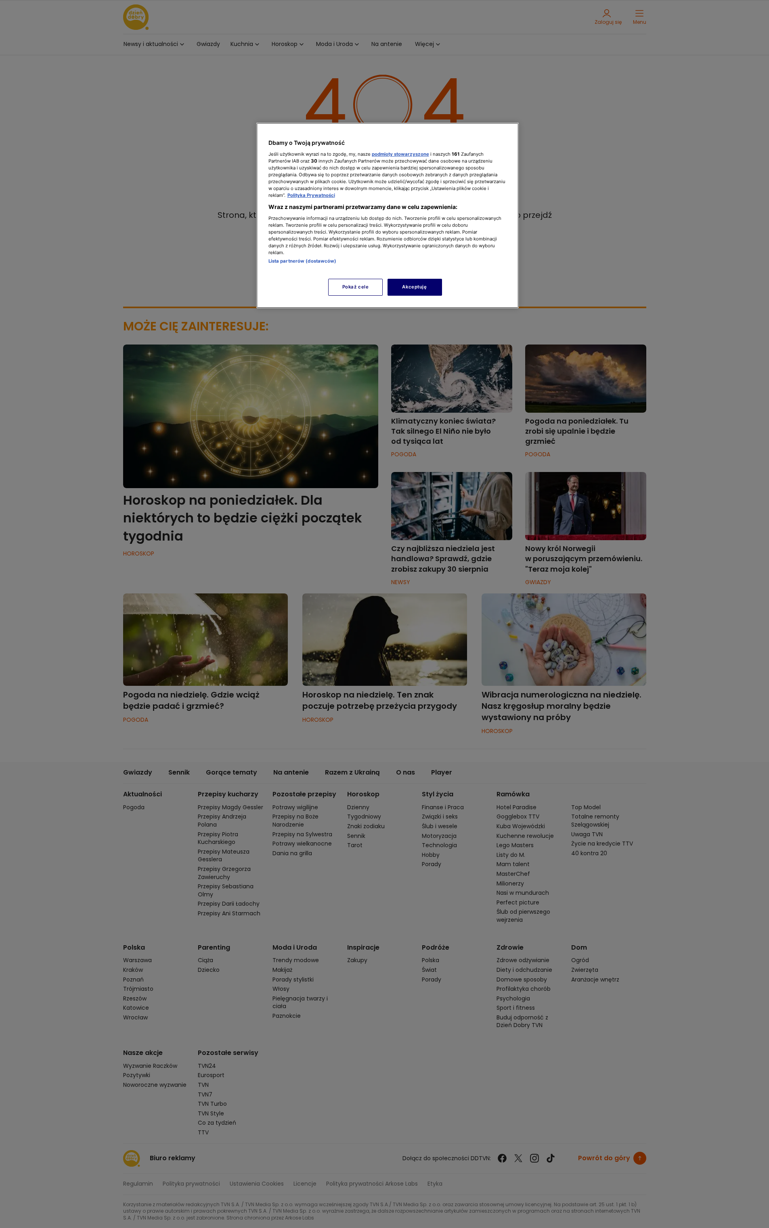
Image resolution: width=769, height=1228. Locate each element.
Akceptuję (414, 287)
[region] (387, 215)
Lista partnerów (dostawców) (302, 261)
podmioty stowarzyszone (400, 154)
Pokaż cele (355, 287)
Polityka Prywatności (311, 195)
